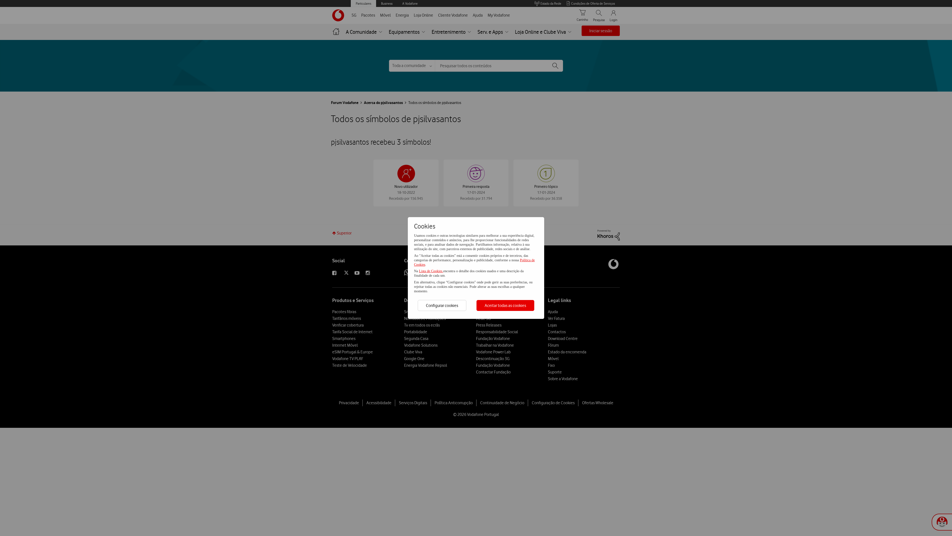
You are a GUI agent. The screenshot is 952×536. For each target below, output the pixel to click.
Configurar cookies (442, 305)
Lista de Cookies (431, 271)
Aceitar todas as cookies (505, 305)
